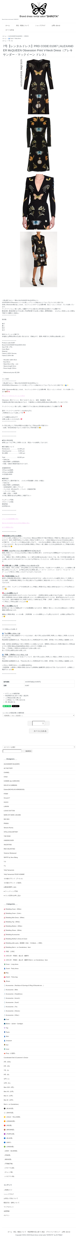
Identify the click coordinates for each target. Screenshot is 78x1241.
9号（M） (7, 1074)
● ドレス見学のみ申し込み (12, 895)
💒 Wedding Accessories (12, 934)
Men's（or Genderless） (12, 1104)
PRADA (6, 823)
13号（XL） (7, 1083)
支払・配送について (22, 25)
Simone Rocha (8, 827)
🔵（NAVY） (8, 1142)
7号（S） (11, 41)
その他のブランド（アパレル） (14, 878)
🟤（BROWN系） (9, 1129)
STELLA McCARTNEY (11, 832)
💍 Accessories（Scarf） (12, 1002)
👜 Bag (6, 973)
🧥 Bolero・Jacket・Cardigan (13, 1023)
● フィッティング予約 (11, 891)
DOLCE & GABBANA (10, 785)
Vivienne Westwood (10, 853)
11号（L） (7, 1079)
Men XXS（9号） (9, 1087)
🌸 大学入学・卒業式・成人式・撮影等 (16, 956)
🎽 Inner (6, 1049)
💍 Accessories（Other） (12, 1015)
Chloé (6, 777)
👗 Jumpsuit (8, 1040)
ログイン (6, 1215)
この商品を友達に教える (13, 698)
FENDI (6, 794)
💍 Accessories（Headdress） (13, 994)
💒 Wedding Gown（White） (13, 909)
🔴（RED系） (8, 1125)
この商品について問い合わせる (15, 700)
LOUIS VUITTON (9, 810)
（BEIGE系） (8, 1159)
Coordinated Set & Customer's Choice (16, 1057)
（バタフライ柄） (9, 1176)
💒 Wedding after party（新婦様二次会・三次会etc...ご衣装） (23, 943)
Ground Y (7, 798)
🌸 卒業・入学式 (9, 951)
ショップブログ (40, 25)
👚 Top (6, 1028)
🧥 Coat (6, 1019)
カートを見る (9, 30)
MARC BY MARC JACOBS (12, 815)
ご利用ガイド (8, 1190)
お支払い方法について (11, 1198)
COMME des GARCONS (12, 781)
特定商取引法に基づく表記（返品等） (17, 695)
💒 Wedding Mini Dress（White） (14, 917)
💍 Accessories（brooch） (12, 998)
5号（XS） (7, 1066)
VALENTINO (8, 844)
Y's (5, 866)
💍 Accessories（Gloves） (12, 1011)
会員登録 (6, 1211)
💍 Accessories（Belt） (11, 989)
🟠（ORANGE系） (10, 1121)
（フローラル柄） (9, 1168)
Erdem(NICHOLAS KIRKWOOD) (14, 789)
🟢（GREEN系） (9, 1146)
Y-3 (5, 861)
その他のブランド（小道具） (13, 883)
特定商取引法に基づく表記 (36, 1232)
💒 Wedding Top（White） (12, 922)
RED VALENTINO (9, 849)
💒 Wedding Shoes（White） (13, 930)
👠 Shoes (7, 981)
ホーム (7, 25)
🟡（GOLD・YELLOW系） (12, 1117)
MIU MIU (6, 819)
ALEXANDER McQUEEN (15, 36)
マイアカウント (9, 1207)
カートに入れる (40, 731)
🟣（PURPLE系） (9, 1134)
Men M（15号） (9, 1100)
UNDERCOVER (9, 840)
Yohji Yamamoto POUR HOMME (14, 874)
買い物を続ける (10, 702)
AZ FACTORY (8, 768)
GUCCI (6, 802)
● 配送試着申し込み (10, 887)
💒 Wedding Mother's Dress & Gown (15, 939)
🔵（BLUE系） (8, 1138)
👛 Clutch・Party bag (11, 977)
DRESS (26, 36)
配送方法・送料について (11, 1202)
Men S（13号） (9, 1096)
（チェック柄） (9, 1172)
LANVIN (6, 806)
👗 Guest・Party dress (14, 38)
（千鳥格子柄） (9, 1163)
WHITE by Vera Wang (11, 857)
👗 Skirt (6, 1036)
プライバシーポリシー (53, 1232)
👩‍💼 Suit (6, 1045)
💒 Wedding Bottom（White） (13, 926)
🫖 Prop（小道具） (10, 1053)
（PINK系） (7, 1155)
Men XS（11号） (9, 1091)
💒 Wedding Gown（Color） (13, 913)
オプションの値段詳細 (12, 693)
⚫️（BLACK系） (9, 1108)
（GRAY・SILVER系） (11, 1151)
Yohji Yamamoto (9, 870)
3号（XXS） (8, 1062)
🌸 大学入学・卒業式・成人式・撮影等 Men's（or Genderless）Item (26, 960)
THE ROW (7, 836)
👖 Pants (7, 1032)
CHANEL (6, 772)
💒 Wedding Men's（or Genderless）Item (17, 947)
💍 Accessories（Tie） (11, 1006)
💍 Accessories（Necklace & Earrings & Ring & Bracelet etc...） (24, 985)
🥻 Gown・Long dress (11, 964)
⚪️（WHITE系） (9, 1113)
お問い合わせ (56, 25)
